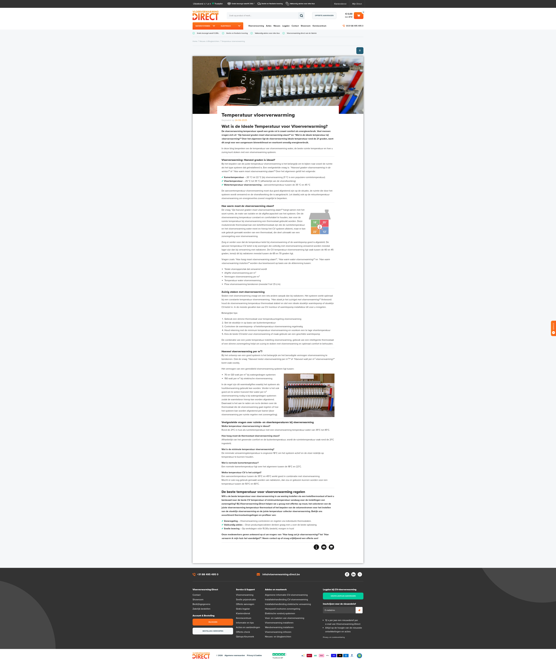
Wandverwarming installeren (279, 627)
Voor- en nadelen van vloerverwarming (284, 618)
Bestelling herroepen (213, 631)
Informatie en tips (245, 622)
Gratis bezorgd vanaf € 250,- (243, 4)
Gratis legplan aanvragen (343, 596)
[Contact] (324, 546)
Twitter (360, 574)
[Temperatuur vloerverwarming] (278, 85)
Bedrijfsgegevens (201, 604)
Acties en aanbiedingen (248, 627)
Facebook (347, 574)
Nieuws (277, 26)
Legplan (286, 26)
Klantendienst (340, 4)
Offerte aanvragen (324, 15)
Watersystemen (202, 26)
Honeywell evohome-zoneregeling (282, 608)
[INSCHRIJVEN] (359, 610)
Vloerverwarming (256, 26)
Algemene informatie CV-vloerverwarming (286, 594)
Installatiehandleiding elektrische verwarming (288, 604)
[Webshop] (331, 546)
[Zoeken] (301, 15)
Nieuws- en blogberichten (278, 636)
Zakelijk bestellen (201, 608)
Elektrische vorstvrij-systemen (280, 613)
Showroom (306, 26)
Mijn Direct (357, 4)
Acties (268, 26)
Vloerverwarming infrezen (278, 632)
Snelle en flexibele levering (272, 4)
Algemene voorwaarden (235, 655)
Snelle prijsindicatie (246, 599)
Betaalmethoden (327, 655)
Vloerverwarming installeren (279, 622)
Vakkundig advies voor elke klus (302, 4)
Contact (295, 26)
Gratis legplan (243, 608)
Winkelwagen (358, 15)
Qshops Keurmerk (245, 636)
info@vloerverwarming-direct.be (281, 574)
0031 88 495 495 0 (354, 26)
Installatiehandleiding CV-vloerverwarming (286, 599)
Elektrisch (226, 26)
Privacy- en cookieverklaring (334, 637)
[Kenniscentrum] (316, 546)
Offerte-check (243, 632)
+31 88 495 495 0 (207, 574)
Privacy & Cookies (254, 655)
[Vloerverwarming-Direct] (206, 15)
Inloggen (213, 622)
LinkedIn (353, 574)
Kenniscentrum (319, 26)
